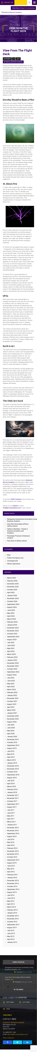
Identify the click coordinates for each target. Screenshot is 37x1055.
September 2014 (13, 889)
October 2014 (12, 886)
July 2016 (10, 839)
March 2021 (11, 710)
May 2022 (10, 684)
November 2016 (13, 830)
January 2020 (12, 736)
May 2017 (10, 816)
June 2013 (11, 933)
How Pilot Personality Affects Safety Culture (17, 525)
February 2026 (12, 581)
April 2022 (11, 687)
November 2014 (13, 883)
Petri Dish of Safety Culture (17, 541)
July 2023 (10, 642)
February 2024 (12, 622)
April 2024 (11, 616)
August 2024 (12, 607)
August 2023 (12, 639)
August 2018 (12, 778)
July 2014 (10, 895)
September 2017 (13, 804)
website (15, 506)
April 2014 (11, 904)
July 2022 (10, 678)
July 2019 (10, 751)
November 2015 (13, 854)
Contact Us (8, 2)
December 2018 (13, 766)
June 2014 (11, 898)
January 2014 (12, 913)
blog (8, 555)
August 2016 (12, 836)
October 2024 (12, 601)
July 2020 (10, 725)
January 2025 (12, 595)
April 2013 (11, 939)
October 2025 (12, 590)
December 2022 (13, 663)
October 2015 (12, 857)
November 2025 (13, 587)
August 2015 (12, 863)
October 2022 (12, 669)
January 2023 (12, 660)
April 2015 (11, 872)
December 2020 (13, 716)
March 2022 (11, 689)
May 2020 (10, 731)
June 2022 (11, 681)
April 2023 (11, 651)
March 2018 (11, 786)
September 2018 (13, 775)
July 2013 (10, 930)
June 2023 (11, 645)
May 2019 (10, 754)
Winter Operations (13, 564)
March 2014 (11, 907)
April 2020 (11, 734)
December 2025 (13, 584)
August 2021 (12, 704)
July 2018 (10, 781)
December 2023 (13, 628)
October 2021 (12, 701)
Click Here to (23, 8)
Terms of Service (8, 1038)
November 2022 (13, 666)
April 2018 (11, 783)
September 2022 (13, 672)
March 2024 (11, 619)
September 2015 (13, 860)
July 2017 (10, 810)
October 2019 (12, 742)
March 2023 (11, 654)
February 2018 (12, 789)
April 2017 (11, 819)
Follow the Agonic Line (15, 558)
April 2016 (11, 845)
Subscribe (7, 1015)
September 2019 (13, 745)
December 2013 (13, 916)
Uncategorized (12, 561)
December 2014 (13, 880)
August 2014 (12, 892)
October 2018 (12, 772)
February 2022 (12, 692)
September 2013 (13, 925)
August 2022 (12, 675)
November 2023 (13, 631)
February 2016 (12, 848)
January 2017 (12, 825)
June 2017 (11, 813)
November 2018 (13, 769)
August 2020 (12, 722)
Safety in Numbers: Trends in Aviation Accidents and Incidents (17, 531)
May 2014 (10, 901)
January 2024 (12, 625)
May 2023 (10, 648)
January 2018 (12, 792)
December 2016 (13, 828)
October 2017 (12, 801)
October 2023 (12, 634)
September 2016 (13, 833)
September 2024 (13, 604)
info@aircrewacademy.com (12, 508)
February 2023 (12, 657)
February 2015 (12, 875)
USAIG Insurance (16, 499)
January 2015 (12, 878)
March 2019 (11, 760)
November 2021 (13, 698)
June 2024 (11, 610)
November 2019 (13, 739)
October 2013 (12, 922)
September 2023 (13, 637)
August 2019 (12, 748)
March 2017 (11, 822)
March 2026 (11, 578)
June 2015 (11, 866)
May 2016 (10, 842)
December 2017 (13, 795)
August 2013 (12, 927)
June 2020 (11, 728)
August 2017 (12, 807)
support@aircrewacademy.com (17, 1034)
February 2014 (12, 910)
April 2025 (11, 592)
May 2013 (10, 936)
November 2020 (13, 719)
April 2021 (11, 707)
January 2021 (12, 713)
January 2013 (12, 942)
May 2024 (10, 613)
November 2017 (13, 798)
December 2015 (13, 851)
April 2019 (11, 757)
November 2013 (13, 919)
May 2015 (10, 869)
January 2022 (12, 695)
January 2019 (12, 763)
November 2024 (13, 598)
